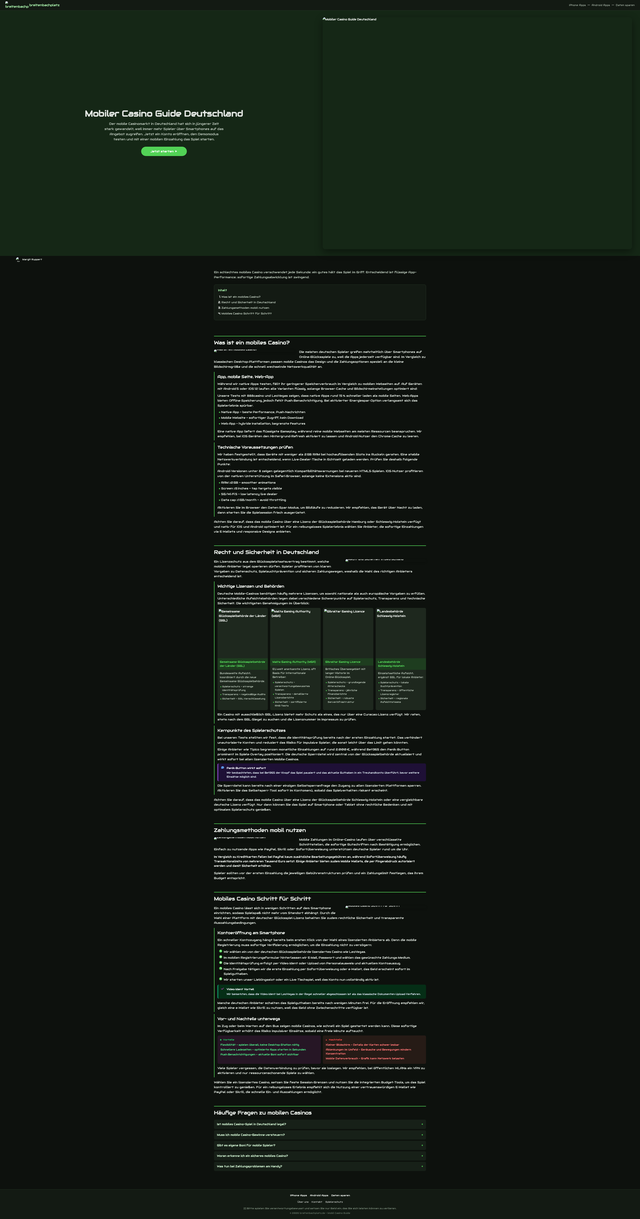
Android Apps (601, 5)
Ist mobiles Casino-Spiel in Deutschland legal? (251, 1124)
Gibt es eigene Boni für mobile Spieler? (246, 1145)
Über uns (302, 1201)
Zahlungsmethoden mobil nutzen (245, 307)
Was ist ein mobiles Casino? (241, 296)
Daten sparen (625, 5)
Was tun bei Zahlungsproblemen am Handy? (249, 1166)
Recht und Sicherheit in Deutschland (249, 302)
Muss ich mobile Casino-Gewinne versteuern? (251, 1135)
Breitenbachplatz (44, 5)
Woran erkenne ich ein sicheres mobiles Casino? (252, 1156)
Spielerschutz (334, 1201)
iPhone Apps (577, 5)
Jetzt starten (162, 151)
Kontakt (317, 1201)
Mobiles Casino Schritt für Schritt (247, 313)
